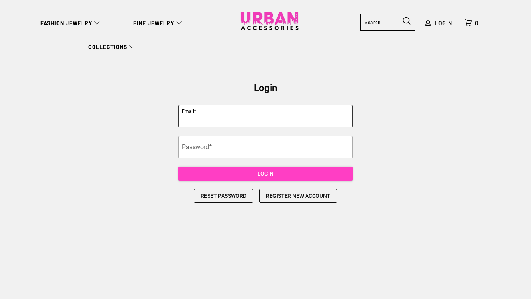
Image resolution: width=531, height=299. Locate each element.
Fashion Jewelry (67, 23)
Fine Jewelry (154, 23)
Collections (108, 47)
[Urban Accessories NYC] (269, 21)
